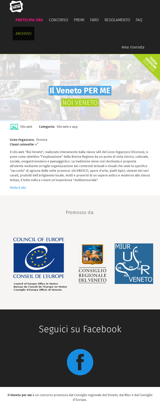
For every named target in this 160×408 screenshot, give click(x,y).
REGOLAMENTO (117, 20)
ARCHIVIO (23, 33)
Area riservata (133, 47)
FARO (94, 20)
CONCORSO (58, 20)
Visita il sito (18, 187)
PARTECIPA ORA (29, 20)
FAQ (139, 20)
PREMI (79, 20)
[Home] (18, 6)
